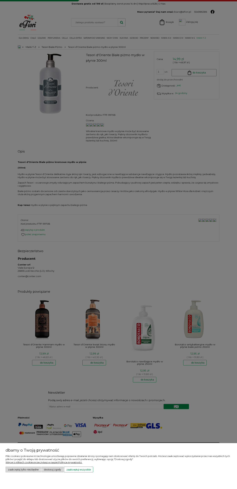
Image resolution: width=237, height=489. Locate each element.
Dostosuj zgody (52, 469)
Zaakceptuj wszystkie (78, 469)
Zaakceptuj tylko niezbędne (23, 469)
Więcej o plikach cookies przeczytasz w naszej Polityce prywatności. (44, 462)
